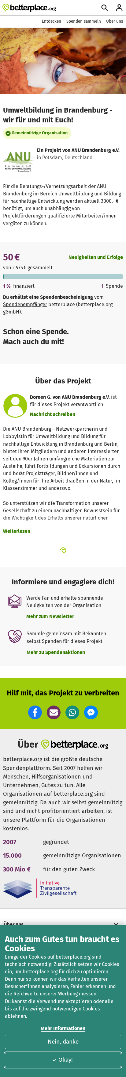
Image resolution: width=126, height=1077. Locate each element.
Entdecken (51, 21)
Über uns (114, 21)
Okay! (65, 1059)
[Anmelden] (119, 7)
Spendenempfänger (25, 304)
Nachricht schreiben (52, 414)
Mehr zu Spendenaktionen (56, 652)
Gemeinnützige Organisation (40, 133)
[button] (35, 712)
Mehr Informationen (63, 1028)
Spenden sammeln (83, 21)
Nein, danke (63, 1041)
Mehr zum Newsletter (50, 616)
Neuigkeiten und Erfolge (96, 257)
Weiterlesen (16, 531)
